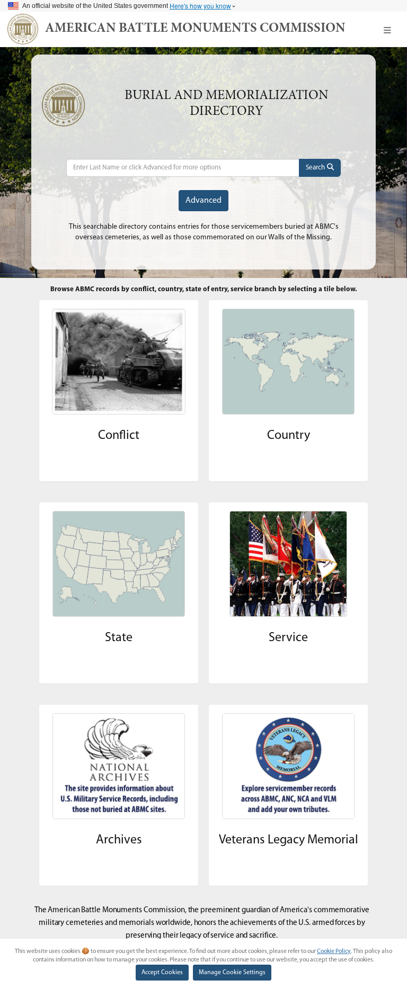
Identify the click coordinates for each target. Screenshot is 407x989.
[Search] (320, 168)
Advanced (203, 200)
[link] (195, 29)
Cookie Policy (334, 951)
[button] (387, 30)
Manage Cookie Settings (232, 972)
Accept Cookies (162, 972)
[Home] (23, 29)
